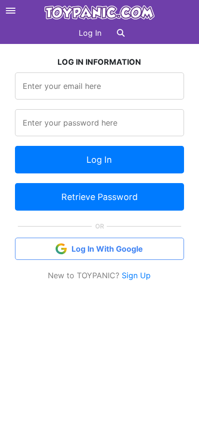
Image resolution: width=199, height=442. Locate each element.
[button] (121, 33)
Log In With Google (107, 249)
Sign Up (136, 275)
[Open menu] (10, 10)
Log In (90, 33)
